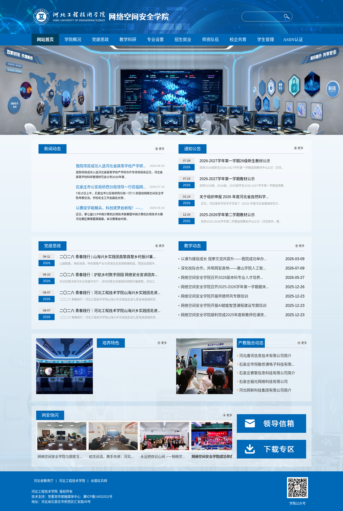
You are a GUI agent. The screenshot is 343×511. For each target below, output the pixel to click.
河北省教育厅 (43, 481)
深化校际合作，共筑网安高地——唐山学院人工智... (223, 268)
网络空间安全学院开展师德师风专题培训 (214, 296)
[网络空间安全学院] (104, 24)
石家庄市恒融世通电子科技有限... (266, 364)
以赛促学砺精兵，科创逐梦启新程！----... (109, 208)
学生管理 (265, 39)
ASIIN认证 (293, 39)
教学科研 (127, 39)
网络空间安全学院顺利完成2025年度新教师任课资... (224, 315)
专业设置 (155, 39)
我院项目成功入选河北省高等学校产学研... (111, 166)
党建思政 (100, 39)
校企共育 (238, 39)
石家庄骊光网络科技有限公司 (263, 382)
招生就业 (183, 39)
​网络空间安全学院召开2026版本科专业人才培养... (222, 278)
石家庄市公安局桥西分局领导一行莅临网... (111, 187)
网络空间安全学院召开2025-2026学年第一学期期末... (225, 287)
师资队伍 (210, 39)
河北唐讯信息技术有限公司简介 (265, 356)
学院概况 (72, 39)
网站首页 (45, 39)
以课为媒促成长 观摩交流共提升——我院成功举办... (224, 259)
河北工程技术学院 (72, 481)
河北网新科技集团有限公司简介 (265, 390)
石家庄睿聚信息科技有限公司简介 (267, 373)
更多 (161, 148)
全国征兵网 (99, 481)
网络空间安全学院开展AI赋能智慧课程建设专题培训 (223, 306)
